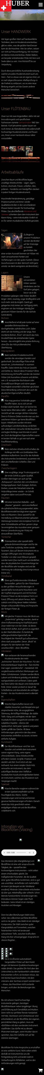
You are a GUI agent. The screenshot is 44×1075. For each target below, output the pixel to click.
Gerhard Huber (25, 122)
